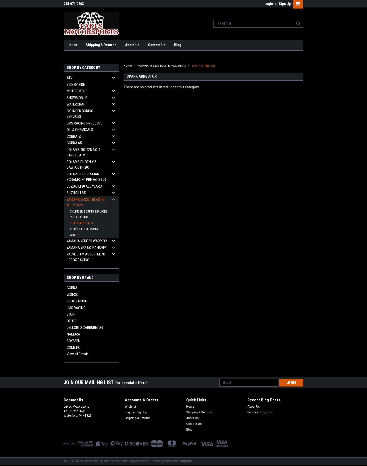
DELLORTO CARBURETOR (85, 327)
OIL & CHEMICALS (80, 129)
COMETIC (73, 347)
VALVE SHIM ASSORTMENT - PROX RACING (86, 257)
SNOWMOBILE (77, 98)
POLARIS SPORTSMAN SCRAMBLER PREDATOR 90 (86, 177)
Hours (72, 45)
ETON (71, 314)
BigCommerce (139, 461)
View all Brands (78, 354)
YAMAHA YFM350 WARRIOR (87, 241)
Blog (177, 45)
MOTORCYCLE (77, 91)
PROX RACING (79, 217)
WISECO (75, 235)
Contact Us (156, 45)
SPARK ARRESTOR (81, 223)
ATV (69, 78)
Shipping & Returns (101, 45)
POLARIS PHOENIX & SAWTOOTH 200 (82, 165)
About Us (132, 45)
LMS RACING (76, 308)
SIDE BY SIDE (76, 84)
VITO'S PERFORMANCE (84, 229)
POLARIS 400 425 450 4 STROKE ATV (83, 152)
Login (268, 4)
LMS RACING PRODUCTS (85, 123)
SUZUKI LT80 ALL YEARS (84, 186)
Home (128, 65)
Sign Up (285, 4)
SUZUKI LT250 (77, 193)
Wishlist (130, 406)
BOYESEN (73, 341)
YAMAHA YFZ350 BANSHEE (87, 247)
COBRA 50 (74, 136)
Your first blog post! (260, 412)
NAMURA (73, 334)
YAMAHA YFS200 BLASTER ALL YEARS (86, 202)
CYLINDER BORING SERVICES (80, 114)
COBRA (72, 288)
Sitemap (108, 461)
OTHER (72, 321)
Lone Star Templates (178, 461)
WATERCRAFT (77, 104)
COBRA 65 (74, 143)
